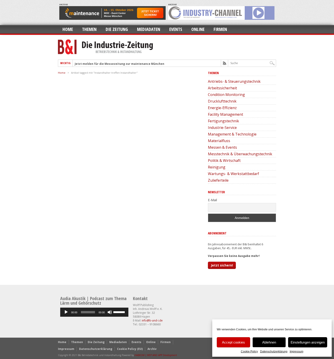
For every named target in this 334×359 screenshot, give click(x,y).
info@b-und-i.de (152, 320)
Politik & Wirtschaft (224, 160)
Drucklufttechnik (222, 101)
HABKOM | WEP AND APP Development (156, 355)
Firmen (220, 29)
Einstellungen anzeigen (308, 342)
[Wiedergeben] (66, 312)
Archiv (152, 349)
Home (67, 29)
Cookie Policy (249, 351)
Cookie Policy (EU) (130, 349)
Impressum (296, 351)
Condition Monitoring (226, 94)
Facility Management (225, 114)
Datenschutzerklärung (273, 351)
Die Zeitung (117, 29)
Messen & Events (222, 147)
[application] (94, 312)
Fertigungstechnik (223, 120)
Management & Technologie (232, 134)
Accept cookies (233, 342)
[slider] (119, 312)
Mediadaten (148, 29)
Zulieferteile (218, 180)
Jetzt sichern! (222, 265)
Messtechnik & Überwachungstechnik (240, 153)
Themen (89, 29)
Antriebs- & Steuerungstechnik (234, 81)
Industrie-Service (222, 127)
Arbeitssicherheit (222, 87)
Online (197, 29)
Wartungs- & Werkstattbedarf (233, 173)
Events (175, 29)
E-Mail (212, 200)
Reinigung (216, 167)
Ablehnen (269, 342)
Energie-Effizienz (222, 107)
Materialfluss (219, 140)
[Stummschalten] (109, 312)
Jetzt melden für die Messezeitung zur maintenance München (119, 64)
